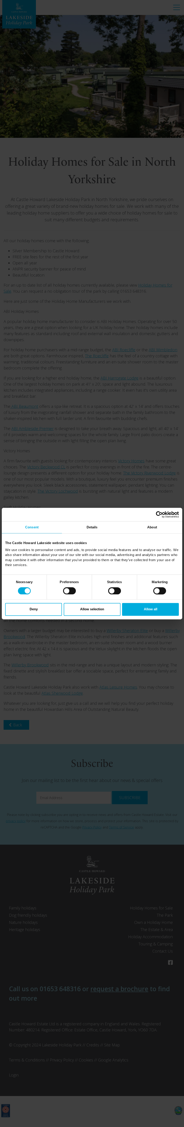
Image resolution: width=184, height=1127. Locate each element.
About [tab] (152, 527)
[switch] (69, 590)
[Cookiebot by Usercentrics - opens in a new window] (159, 514)
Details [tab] (92, 527)
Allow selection (92, 609)
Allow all (150, 609)
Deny (34, 609)
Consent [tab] (32, 527)
